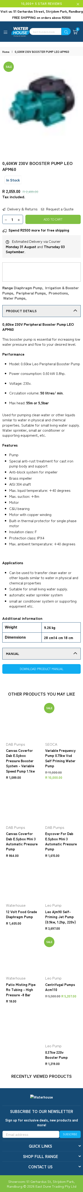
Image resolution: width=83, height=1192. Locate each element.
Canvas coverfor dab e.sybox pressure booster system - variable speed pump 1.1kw (20, 760)
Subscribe (70, 1134)
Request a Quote (59, 208)
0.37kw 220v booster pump (56, 1055)
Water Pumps (14, 298)
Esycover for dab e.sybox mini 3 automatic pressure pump (61, 841)
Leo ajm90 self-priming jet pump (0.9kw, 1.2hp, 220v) (60, 916)
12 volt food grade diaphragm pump (21, 914)
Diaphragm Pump (28, 287)
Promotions (58, 293)
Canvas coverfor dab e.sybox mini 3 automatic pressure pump (22, 841)
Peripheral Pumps (31, 293)
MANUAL (12, 653)
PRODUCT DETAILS (21, 311)
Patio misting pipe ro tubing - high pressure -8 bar (21, 989)
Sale (9, 66)
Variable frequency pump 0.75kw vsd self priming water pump (60, 758)
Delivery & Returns (22, 208)
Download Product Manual (41, 669)
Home (5, 52)
